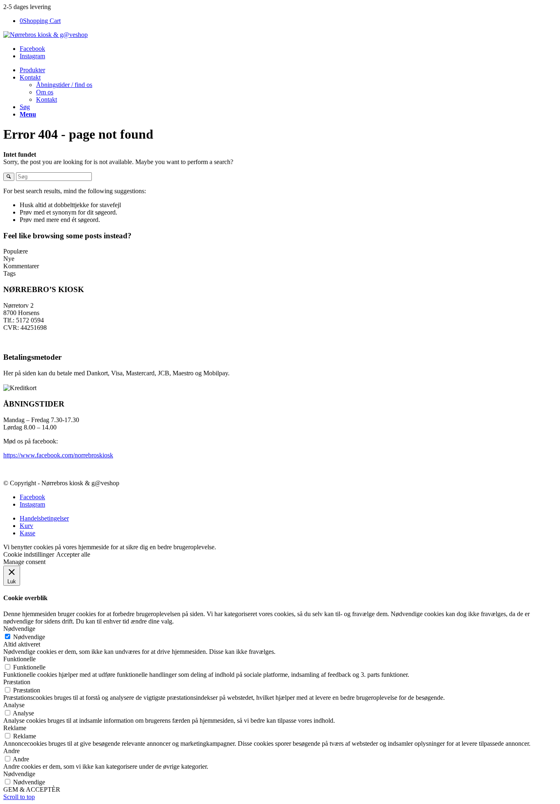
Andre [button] (11, 750)
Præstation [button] (16, 681)
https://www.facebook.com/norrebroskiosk (58, 455)
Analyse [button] (14, 704)
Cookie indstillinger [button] (28, 554)
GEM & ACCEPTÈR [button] (31, 789)
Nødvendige (29, 636)
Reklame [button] (14, 727)
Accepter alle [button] (73, 554)
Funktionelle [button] (19, 659)
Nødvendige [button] (19, 628)
